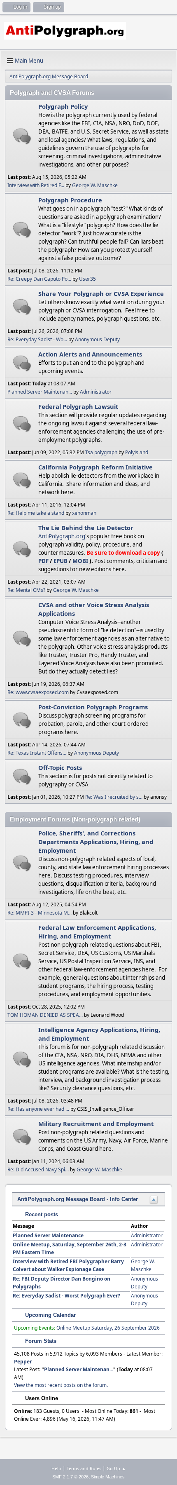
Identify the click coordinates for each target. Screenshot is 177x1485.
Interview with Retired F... (35, 185)
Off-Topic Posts (60, 767)
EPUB (61, 561)
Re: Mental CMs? (26, 590)
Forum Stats (39, 1341)
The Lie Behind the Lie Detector (85, 527)
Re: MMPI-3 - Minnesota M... (39, 912)
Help (56, 1468)
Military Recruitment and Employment (96, 1123)
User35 (87, 278)
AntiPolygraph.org (61, 536)
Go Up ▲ (116, 1468)
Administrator (96, 391)
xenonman (84, 512)
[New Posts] (22, 136)
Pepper (23, 1361)
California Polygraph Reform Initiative (95, 467)
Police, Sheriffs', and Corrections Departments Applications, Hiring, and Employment (95, 841)
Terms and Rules (84, 1468)
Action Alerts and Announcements (90, 354)
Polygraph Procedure (70, 200)
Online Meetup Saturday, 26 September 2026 (108, 1327)
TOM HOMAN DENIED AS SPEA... (45, 1014)
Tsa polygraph (101, 452)
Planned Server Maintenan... (39, 391)
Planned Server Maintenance (48, 1235)
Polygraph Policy (63, 106)
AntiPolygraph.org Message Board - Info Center (77, 1199)
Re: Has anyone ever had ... (38, 1108)
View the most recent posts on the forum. (61, 1385)
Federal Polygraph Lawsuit (78, 406)
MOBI (80, 561)
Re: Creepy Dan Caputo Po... (39, 278)
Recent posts (40, 1214)
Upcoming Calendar (49, 1315)
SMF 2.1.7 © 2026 (70, 1476)
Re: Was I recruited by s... (113, 796)
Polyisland (136, 452)
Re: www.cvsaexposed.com (38, 692)
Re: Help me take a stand (35, 512)
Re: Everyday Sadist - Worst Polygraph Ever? (66, 1295)
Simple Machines (108, 1476)
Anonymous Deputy (97, 339)
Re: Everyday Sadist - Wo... (37, 339)
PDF (43, 561)
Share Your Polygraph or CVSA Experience (101, 293)
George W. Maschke (95, 185)
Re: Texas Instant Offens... (36, 752)
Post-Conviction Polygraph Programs (93, 707)
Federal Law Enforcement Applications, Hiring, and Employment (97, 931)
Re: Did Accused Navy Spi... (38, 1169)
